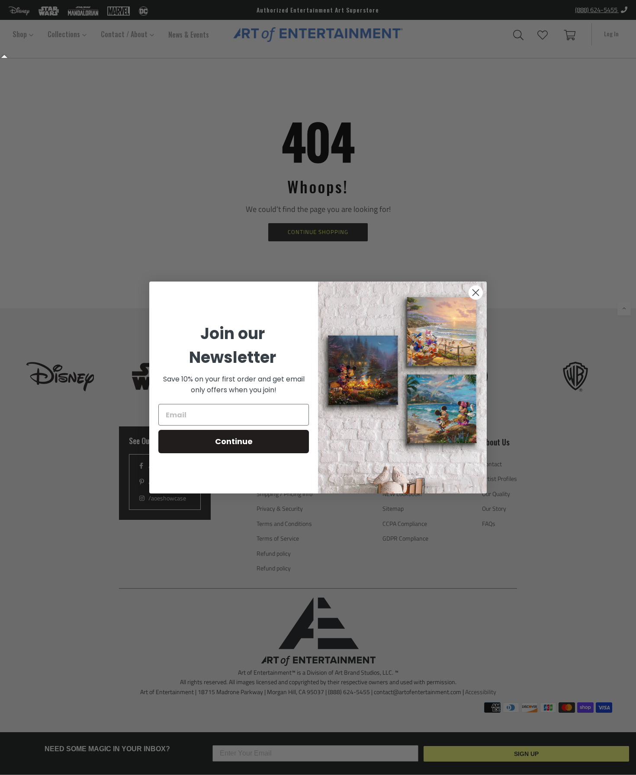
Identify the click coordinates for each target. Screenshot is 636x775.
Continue (234, 441)
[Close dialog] (475, 292)
